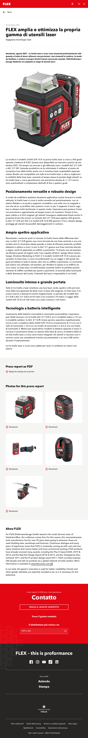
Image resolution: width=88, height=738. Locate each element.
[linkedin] (57, 662)
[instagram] (37, 662)
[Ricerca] (65, 631)
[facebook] (31, 662)
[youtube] (44, 662)
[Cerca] (79, 3)
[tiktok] (50, 662)
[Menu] (84, 3)
